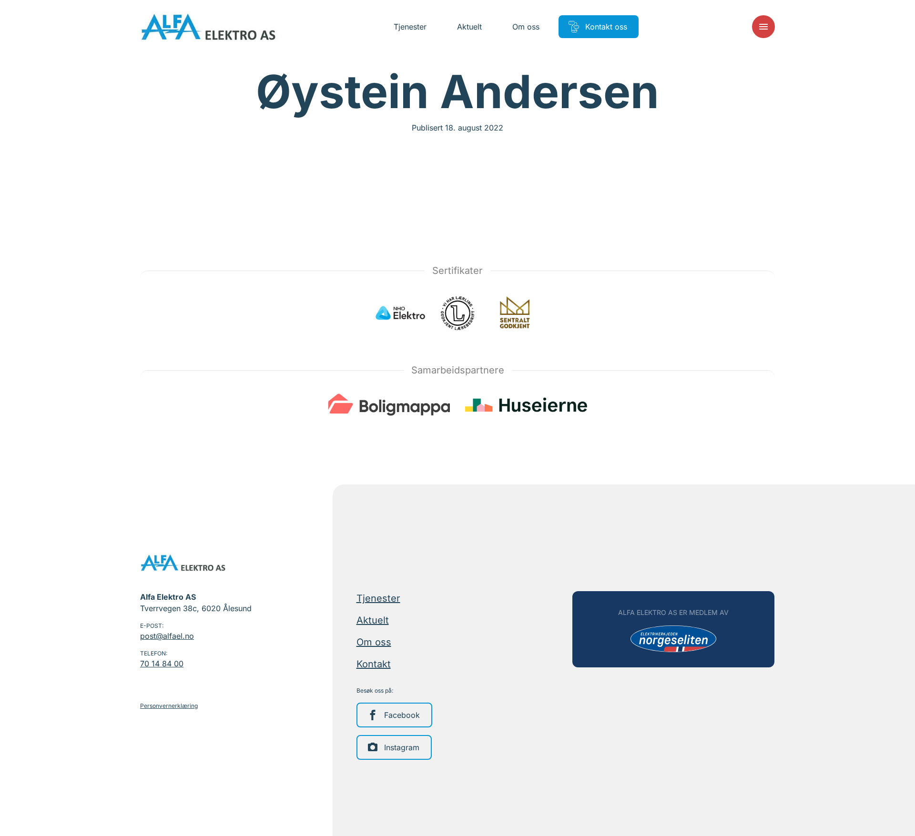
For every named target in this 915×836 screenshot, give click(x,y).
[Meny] (763, 26)
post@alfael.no (167, 636)
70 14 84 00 (161, 663)
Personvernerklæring (169, 705)
